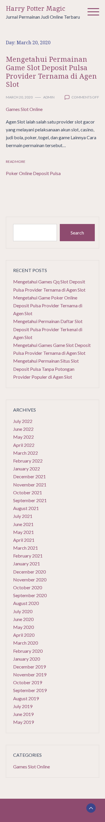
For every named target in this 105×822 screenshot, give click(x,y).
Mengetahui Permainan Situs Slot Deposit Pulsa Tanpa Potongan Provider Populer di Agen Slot (46, 368)
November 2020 (29, 579)
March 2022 (25, 453)
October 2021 (27, 492)
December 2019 (29, 666)
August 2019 (26, 698)
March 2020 (25, 642)
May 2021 (23, 532)
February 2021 (28, 555)
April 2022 (23, 445)
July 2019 (22, 706)
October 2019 (27, 682)
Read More (15, 161)
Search (77, 232)
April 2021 (23, 540)
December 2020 (29, 571)
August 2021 (26, 508)
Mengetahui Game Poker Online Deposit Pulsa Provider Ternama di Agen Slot (47, 305)
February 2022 (28, 460)
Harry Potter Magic (35, 8)
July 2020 (22, 611)
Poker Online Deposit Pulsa (33, 173)
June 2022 (23, 429)
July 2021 (22, 516)
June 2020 (23, 619)
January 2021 (26, 563)
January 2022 (26, 468)
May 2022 (23, 437)
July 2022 (22, 421)
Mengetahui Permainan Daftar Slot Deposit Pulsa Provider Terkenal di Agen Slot (48, 329)
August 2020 (26, 603)
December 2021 (29, 476)
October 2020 (27, 587)
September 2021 (30, 500)
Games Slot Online (24, 109)
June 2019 (23, 714)
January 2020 (26, 659)
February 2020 (28, 651)
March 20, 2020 (19, 97)
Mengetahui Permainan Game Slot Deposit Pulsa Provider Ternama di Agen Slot (51, 71)
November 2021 (29, 484)
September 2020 (30, 595)
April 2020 (23, 635)
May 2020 (23, 627)
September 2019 (30, 690)
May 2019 (23, 722)
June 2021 (23, 524)
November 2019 (29, 674)
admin (49, 97)
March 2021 (25, 548)
